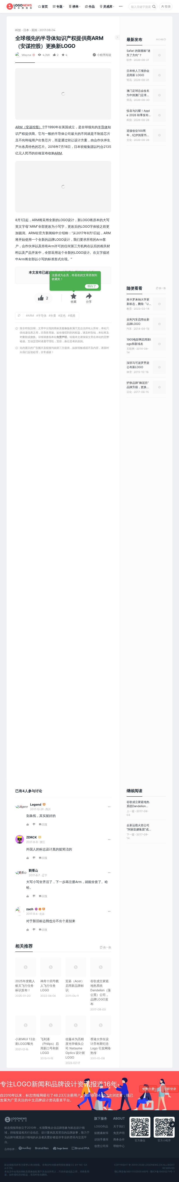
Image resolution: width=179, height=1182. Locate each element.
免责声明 (62, 337)
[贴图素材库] (27, 1149)
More (161, 39)
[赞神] (39, 909)
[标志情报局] (19, 6)
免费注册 (148, 1089)
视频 (72, 315)
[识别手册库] (81, 1149)
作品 (92, 6)
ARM (58, 153)
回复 (44, 824)
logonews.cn (153, 1164)
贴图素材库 (101, 1133)
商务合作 (119, 1139)
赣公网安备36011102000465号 (131, 1171)
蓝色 (63, 315)
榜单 (75, 6)
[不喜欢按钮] (34, 824)
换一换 (161, 288)
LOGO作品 (101, 1126)
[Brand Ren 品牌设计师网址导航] (45, 1149)
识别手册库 (101, 1139)
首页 (45, 6)
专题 (59, 6)
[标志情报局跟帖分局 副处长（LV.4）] (39, 837)
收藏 (73, 301)
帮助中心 (119, 1146)
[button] (89, 298)
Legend (35, 804)
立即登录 (170, 1089)
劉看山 (33, 870)
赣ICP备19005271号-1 (162, 1171)
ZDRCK (31, 837)
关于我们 (119, 1126)
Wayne (26, 54)
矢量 (53, 315)
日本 (26, 29)
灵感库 (107, 6)
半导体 (103, 127)
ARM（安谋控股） (28, 127)
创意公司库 (101, 1146)
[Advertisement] (63, 568)
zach (29, 909)
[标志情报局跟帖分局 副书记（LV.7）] (44, 804)
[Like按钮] (39, 298)
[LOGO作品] (63, 1149)
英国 (34, 29)
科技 (18, 29)
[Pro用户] (36, 909)
